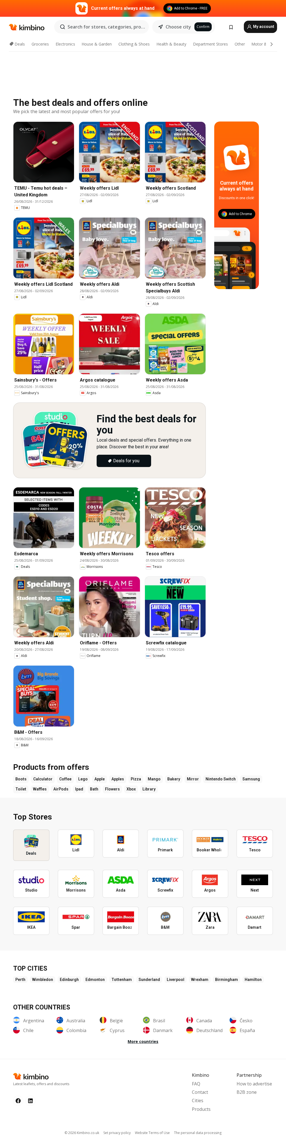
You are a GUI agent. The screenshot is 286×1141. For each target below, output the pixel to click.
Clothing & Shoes (134, 44)
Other (240, 44)
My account (263, 26)
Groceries (40, 44)
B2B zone (247, 1092)
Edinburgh (69, 979)
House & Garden (97, 44)
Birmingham (226, 979)
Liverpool (175, 979)
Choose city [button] (178, 27)
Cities (197, 1100)
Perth (20, 979)
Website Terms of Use (152, 1132)
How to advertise (254, 1084)
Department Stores (210, 44)
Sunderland (149, 979)
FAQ (196, 1084)
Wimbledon (42, 979)
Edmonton (95, 979)
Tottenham (121, 979)
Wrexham (199, 979)
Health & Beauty (171, 44)
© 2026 (82, 1132)
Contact (200, 1092)
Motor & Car (262, 44)
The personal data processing (197, 1132)
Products (201, 1109)
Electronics (65, 44)
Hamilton (253, 979)
